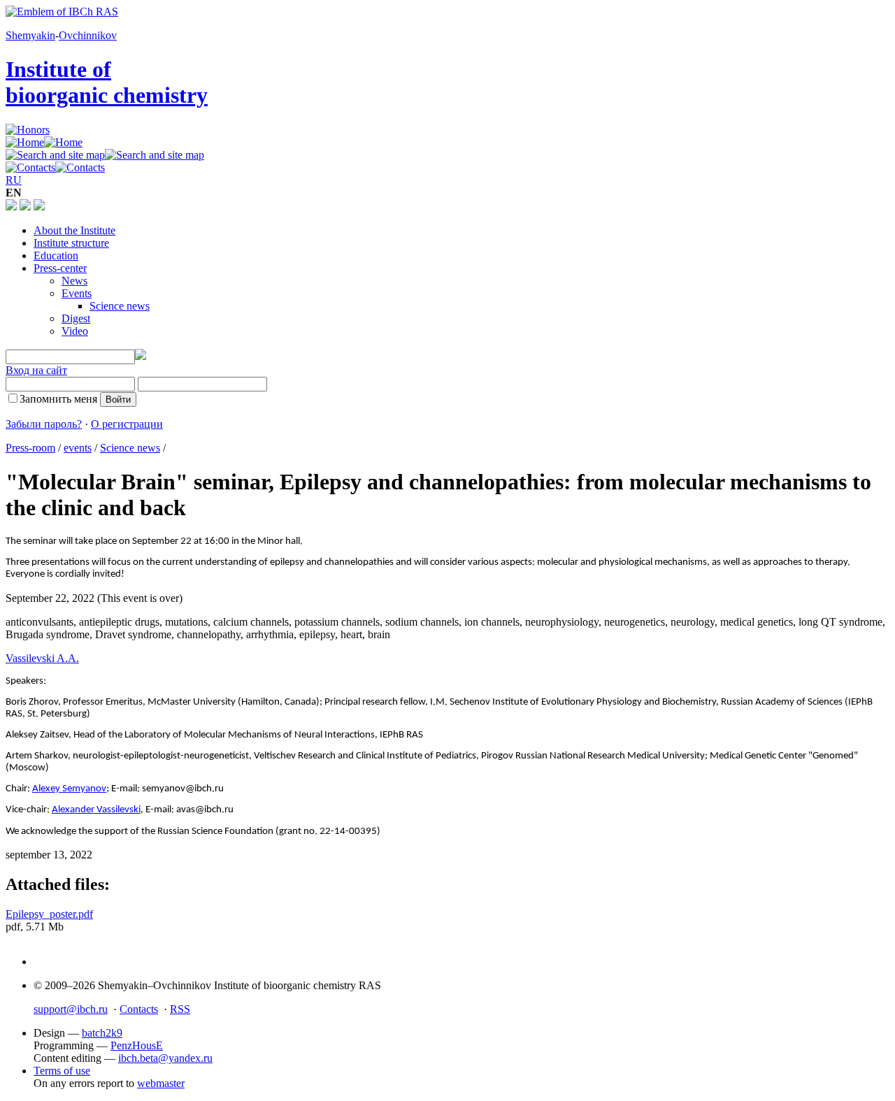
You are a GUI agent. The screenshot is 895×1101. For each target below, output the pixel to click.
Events (77, 293)
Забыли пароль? (44, 424)
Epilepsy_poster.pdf (49, 914)
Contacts (139, 1009)
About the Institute (74, 230)
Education (56, 255)
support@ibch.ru (71, 1009)
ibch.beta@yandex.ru (165, 1058)
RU (14, 180)
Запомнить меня (58, 399)
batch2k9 (102, 1033)
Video (75, 331)
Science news (120, 306)
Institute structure (71, 243)
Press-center (60, 268)
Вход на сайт (36, 370)
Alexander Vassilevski (96, 810)
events (78, 448)
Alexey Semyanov (69, 789)
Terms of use (62, 1071)
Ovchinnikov (88, 35)
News (74, 281)
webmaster (161, 1083)
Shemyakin (30, 35)
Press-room (30, 448)
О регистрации (127, 424)
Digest (76, 318)
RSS (180, 1009)
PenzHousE (136, 1045)
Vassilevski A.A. (42, 658)
